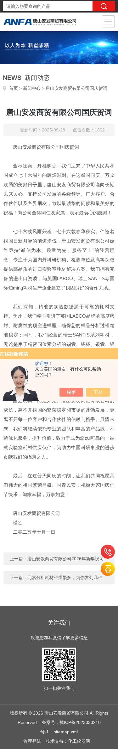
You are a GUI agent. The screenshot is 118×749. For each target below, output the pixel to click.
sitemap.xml (66, 731)
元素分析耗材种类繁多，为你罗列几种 (64, 577)
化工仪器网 (79, 741)
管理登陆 (32, 741)
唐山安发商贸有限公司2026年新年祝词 (65, 558)
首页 (13, 88)
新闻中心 (32, 88)
